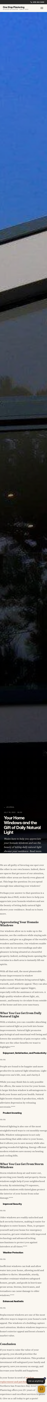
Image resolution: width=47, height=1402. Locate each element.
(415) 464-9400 (38, 2)
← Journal (9, 807)
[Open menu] (42, 8)
